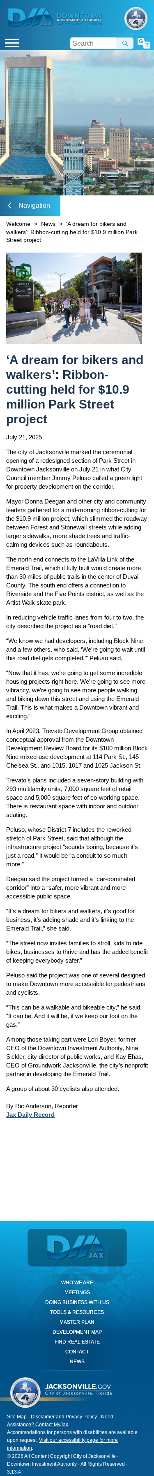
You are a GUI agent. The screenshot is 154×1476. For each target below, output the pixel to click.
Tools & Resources (77, 1312)
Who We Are (77, 1283)
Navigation (34, 205)
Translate (144, 43)
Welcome (18, 223)
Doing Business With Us (77, 1302)
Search (124, 43)
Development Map (77, 1332)
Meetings (77, 1292)
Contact (77, 1352)
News (48, 223)
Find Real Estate (77, 1342)
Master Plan (77, 1322)
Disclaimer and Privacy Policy (64, 1417)
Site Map (17, 1417)
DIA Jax (31, 17)
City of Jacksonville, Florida (135, 18)
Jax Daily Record (30, 1114)
